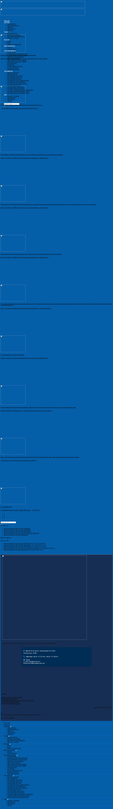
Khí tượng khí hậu (12, 33)
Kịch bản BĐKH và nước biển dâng (17, 759)
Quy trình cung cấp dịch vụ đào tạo (17, 83)
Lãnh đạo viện (11, 29)
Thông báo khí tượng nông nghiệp (16, 60)
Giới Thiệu (7, 22)
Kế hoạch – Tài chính (13, 800)
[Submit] (1, 524)
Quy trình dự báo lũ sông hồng (15, 792)
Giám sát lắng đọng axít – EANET (16, 62)
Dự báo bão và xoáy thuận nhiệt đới (17, 54)
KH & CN (6, 744)
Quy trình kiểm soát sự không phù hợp (18, 80)
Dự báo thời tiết (11, 756)
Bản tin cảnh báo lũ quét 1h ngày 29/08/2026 (17, 528)
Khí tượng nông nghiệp (13, 739)
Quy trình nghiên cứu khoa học (15, 791)
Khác (5, 799)
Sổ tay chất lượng (12, 74)
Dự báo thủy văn (12, 63)
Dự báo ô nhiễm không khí (14, 66)
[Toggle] (10, 726)
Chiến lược (10, 30)
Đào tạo (9, 751)
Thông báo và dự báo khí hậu (15, 57)
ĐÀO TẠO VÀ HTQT (9, 750)
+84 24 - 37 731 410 (39, 656)
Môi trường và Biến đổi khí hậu (16, 740)
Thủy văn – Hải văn (12, 742)
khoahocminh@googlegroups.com (34, 663)
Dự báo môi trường (12, 68)
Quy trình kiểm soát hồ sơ (14, 77)
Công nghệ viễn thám (13, 69)
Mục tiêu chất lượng (13, 73)
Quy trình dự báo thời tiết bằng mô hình (18, 796)
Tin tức (6, 32)
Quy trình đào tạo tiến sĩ (14, 85)
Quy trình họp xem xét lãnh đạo (16, 82)
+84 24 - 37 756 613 (52, 656)
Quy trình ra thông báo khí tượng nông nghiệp (20, 794)
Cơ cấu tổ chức (11, 24)
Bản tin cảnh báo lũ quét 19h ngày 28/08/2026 (17, 530)
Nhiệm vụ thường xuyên (14, 748)
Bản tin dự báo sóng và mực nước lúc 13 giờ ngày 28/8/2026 (21, 533)
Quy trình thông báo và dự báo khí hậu (18, 797)
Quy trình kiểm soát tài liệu (15, 76)
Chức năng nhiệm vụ (13, 25)
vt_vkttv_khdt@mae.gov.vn (31, 661)
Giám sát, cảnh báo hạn (14, 763)
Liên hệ (9, 805)
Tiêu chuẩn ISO (8, 71)
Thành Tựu (10, 27)
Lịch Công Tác (11, 802)
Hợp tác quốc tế (11, 753)
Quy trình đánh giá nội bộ (14, 79)
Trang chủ (7, 21)
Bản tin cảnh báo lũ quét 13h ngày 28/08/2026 (17, 532)
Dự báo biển (10, 65)
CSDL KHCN (10, 804)
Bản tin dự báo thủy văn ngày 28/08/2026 (16, 535)
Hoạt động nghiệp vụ (10, 755)
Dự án (9, 747)
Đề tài (9, 745)
